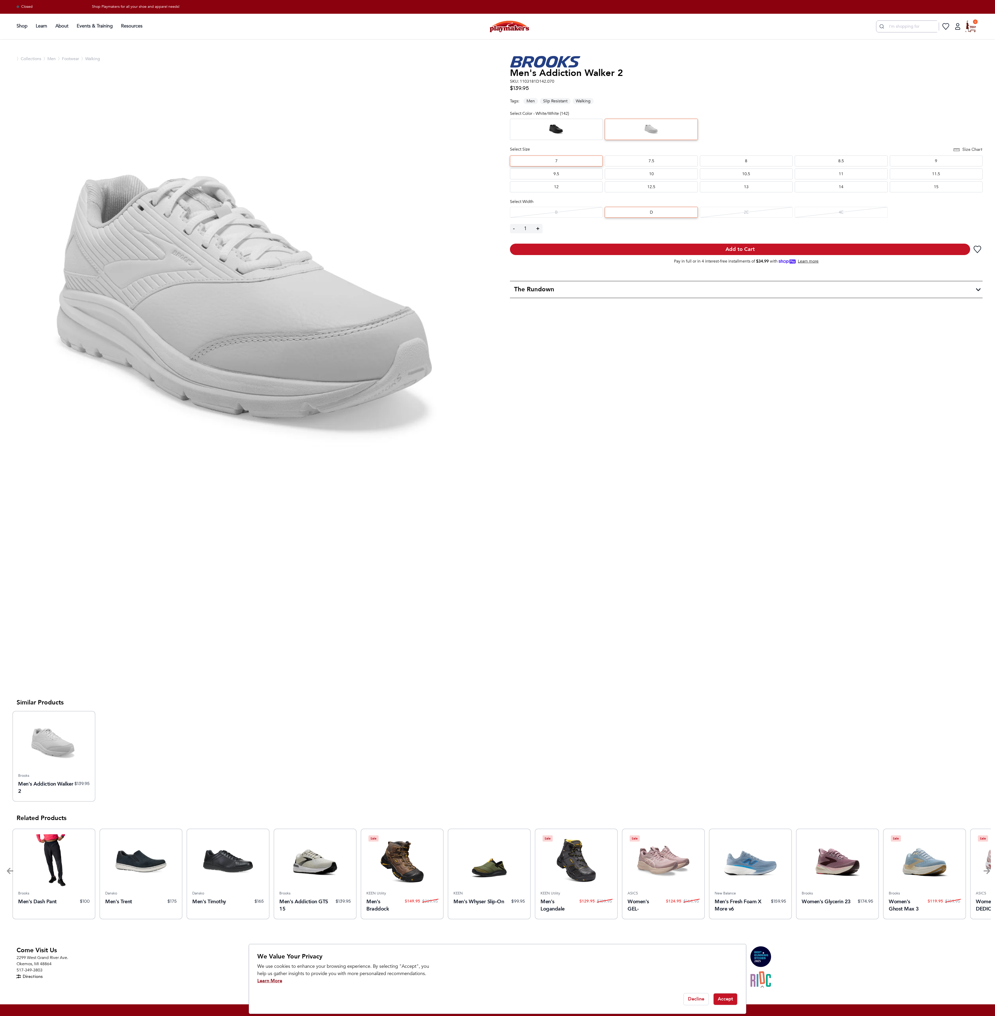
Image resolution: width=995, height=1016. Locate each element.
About (61, 26)
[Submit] (881, 26)
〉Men (49, 59)
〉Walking (90, 59)
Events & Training (95, 26)
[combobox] (907, 26)
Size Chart (972, 149)
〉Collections (29, 59)
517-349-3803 (29, 970)
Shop (22, 26)
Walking (583, 101)
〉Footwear (68, 59)
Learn (41, 26)
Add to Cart (740, 249)
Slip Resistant (555, 101)
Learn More (269, 981)
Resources (132, 26)
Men (531, 101)
